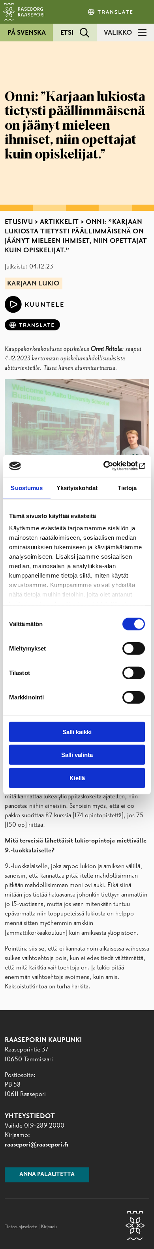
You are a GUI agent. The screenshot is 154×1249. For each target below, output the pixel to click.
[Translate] (111, 11)
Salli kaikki (77, 731)
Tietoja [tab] (127, 487)
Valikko (118, 33)
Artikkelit (59, 222)
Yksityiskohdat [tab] (77, 487)
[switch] (133, 648)
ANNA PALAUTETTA (47, 1174)
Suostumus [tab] (27, 487)
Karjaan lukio (33, 283)
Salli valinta (77, 754)
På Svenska (27, 33)
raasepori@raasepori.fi (36, 1144)
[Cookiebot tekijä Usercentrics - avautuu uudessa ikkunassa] (111, 466)
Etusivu (19, 222)
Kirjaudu (49, 1227)
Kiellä (77, 777)
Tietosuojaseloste (21, 1227)
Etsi (66, 33)
